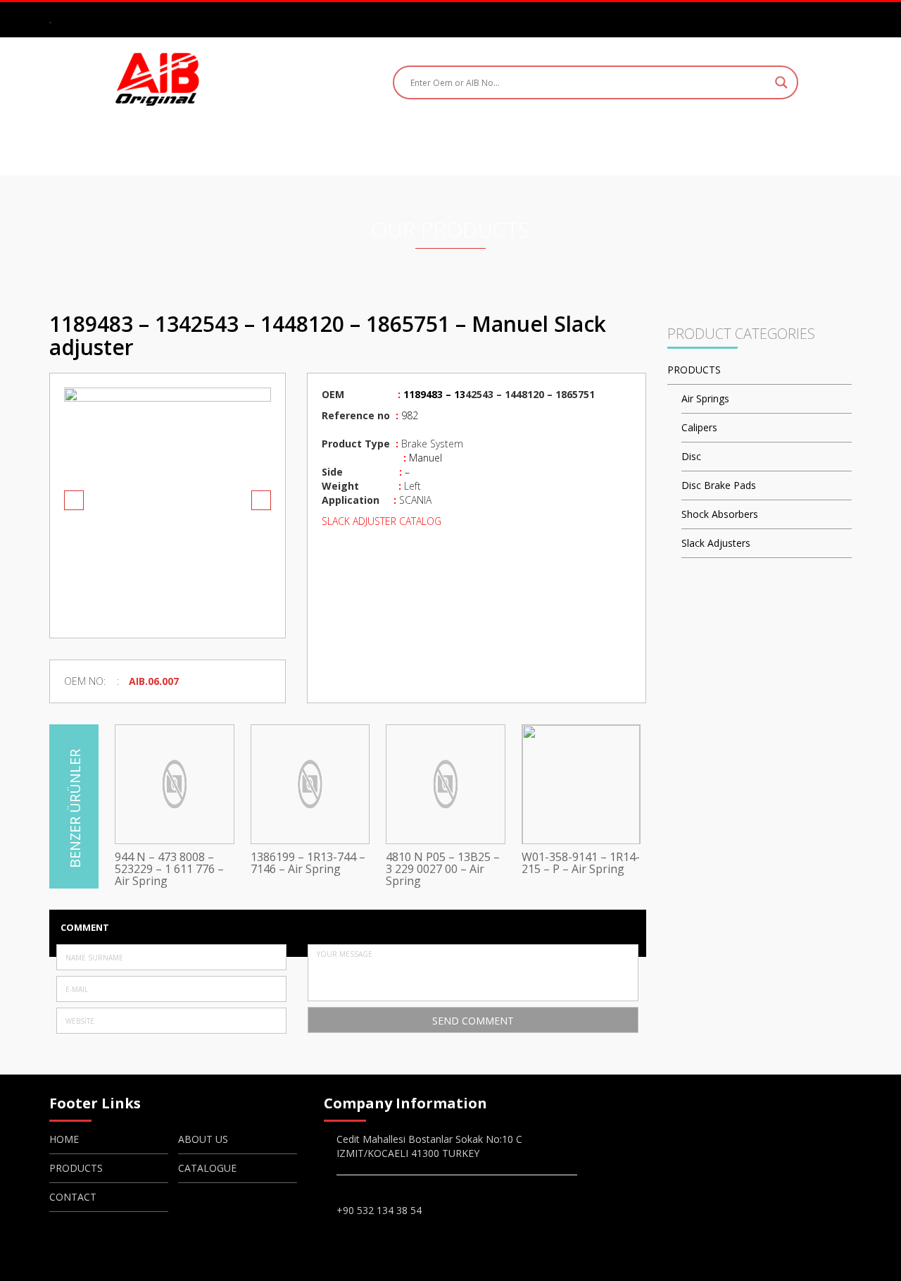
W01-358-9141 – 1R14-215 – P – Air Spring (581, 863)
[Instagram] (802, 19)
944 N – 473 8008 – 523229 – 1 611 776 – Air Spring (169, 869)
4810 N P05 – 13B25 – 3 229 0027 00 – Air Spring (443, 869)
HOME (262, 146)
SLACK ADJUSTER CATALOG (383, 521)
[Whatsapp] (843, 19)
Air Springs (705, 398)
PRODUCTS (429, 146)
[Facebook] (782, 19)
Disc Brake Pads (718, 485)
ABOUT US (339, 146)
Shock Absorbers (719, 514)
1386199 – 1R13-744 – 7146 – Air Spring (308, 863)
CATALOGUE (525, 146)
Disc (691, 456)
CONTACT (619, 146)
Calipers (699, 427)
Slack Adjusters (715, 543)
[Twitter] (823, 19)
